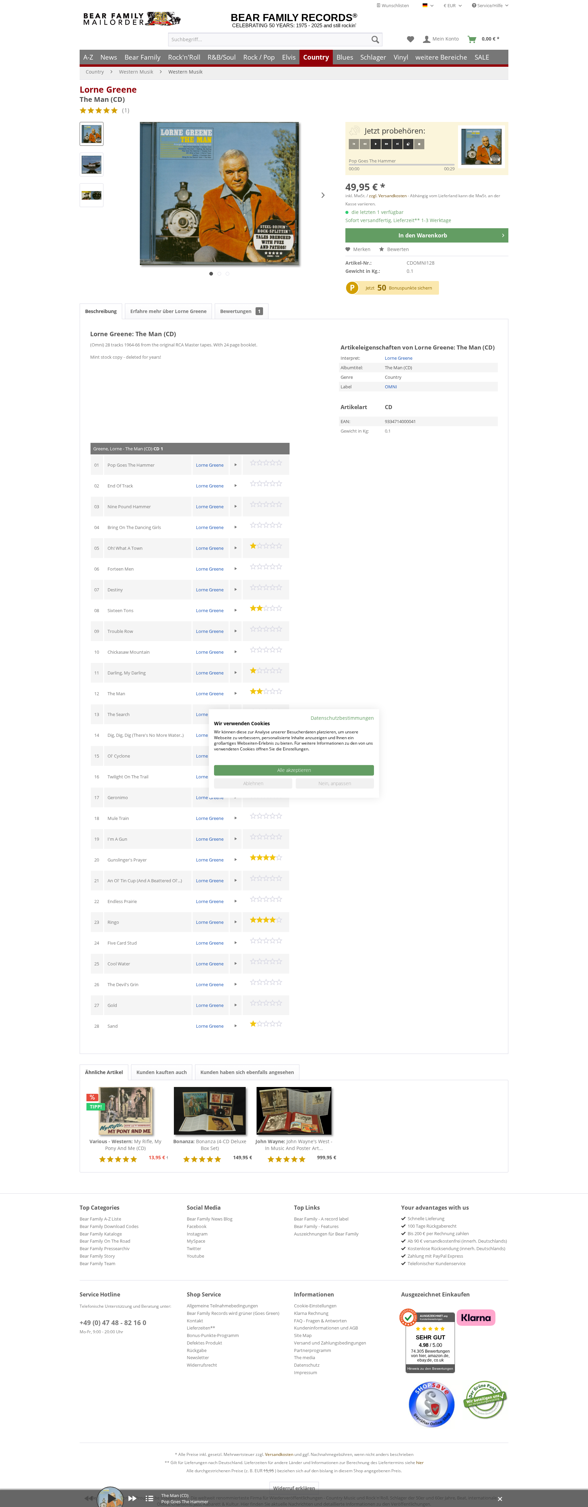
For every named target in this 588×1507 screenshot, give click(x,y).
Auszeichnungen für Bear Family (326, 1234)
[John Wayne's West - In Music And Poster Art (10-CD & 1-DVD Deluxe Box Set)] (294, 1111)
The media (304, 1357)
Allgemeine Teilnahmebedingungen (222, 1306)
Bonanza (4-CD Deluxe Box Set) (209, 1144)
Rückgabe (197, 1350)
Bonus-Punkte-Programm (213, 1335)
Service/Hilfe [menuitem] (490, 5)
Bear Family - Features (316, 1226)
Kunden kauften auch (161, 1072)
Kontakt (195, 1321)
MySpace (196, 1241)
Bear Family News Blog (209, 1219)
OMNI (391, 387)
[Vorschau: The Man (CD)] (91, 134)
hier (420, 1462)
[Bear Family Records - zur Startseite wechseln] (133, 19)
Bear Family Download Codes (109, 1226)
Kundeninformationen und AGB (326, 1328)
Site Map (303, 1335)
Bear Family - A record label (321, 1219)
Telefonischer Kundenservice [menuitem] (437, 1263)
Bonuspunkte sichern (410, 288)
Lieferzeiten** (201, 1328)
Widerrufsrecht (202, 1365)
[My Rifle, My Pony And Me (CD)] (125, 1111)
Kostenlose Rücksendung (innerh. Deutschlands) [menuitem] (456, 1248)
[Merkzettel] (411, 39)
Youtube (195, 1256)
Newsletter (198, 1357)
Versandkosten (279, 1454)
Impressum (305, 1372)
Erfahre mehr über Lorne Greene (168, 311)
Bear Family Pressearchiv (105, 1248)
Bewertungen (240, 311)
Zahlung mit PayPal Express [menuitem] (435, 1256)
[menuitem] (275, 39)
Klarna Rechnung (311, 1313)
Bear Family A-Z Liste (100, 1219)
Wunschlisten (395, 5)
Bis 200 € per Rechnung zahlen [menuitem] (438, 1233)
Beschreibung (101, 311)
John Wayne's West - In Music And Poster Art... (294, 1144)
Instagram (197, 1234)
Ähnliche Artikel (104, 1072)
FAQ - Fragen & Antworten (320, 1321)
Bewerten (397, 249)
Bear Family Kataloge (101, 1234)
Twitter (194, 1248)
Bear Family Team (97, 1263)
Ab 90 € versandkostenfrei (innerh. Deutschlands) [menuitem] (457, 1241)
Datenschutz (307, 1365)
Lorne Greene (108, 89)
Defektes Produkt (204, 1343)
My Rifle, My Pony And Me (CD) (125, 1144)
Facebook (197, 1226)
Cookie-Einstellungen (315, 1306)
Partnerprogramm (312, 1350)
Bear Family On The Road (105, 1241)
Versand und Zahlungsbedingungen (330, 1343)
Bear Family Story (97, 1256)
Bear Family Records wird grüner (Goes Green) (233, 1313)
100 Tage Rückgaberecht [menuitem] (432, 1226)
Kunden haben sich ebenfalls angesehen (247, 1072)
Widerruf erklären (294, 1488)
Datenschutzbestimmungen (342, 718)
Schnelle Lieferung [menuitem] (426, 1218)
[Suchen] (375, 39)
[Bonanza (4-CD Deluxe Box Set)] (210, 1111)
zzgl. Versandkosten (388, 196)
